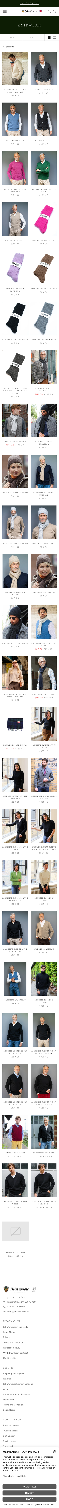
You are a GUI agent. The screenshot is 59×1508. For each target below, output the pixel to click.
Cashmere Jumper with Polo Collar (15, 950)
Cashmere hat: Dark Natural (15, 593)
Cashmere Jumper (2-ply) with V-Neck (15, 1052)
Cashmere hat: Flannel (44, 543)
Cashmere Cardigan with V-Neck (15, 848)
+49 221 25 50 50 (16, 1306)
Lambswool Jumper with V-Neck (15, 1203)
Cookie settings (10, 1358)
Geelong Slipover (15, 141)
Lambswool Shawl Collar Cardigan (44, 797)
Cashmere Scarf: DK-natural (44, 494)
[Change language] (42, 11)
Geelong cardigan (44, 89)
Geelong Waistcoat (44, 141)
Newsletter (8, 1399)
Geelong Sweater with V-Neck (44, 190)
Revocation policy (11, 1347)
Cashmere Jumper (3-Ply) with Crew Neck (43, 1103)
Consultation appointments (16, 1394)
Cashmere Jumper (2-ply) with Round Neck (43, 1052)
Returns (7, 1378)
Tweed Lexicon (10, 1430)
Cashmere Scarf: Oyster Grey (43, 644)
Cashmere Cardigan (44, 949)
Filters (11, 37)
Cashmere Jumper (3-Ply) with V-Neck (15, 1103)
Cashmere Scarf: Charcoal (43, 389)
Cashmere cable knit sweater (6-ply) (15, 91)
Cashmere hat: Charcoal (15, 643)
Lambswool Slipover (15, 1153)
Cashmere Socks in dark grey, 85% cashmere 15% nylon (15, 390)
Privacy (6, 1337)
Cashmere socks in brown (44, 289)
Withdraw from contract (15, 1352)
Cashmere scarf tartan (15, 745)
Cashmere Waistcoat (15, 1000)
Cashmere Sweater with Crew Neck (15, 797)
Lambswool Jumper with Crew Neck (43, 1203)
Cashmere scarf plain (43, 694)
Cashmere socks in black (15, 340)
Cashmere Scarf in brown (15, 492)
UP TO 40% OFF (29, 3)
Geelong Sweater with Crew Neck (15, 190)
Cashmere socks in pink (44, 240)
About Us (8, 1389)
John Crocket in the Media (15, 1326)
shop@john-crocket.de (18, 1311)
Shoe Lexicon (9, 1446)
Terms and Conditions (14, 1342)
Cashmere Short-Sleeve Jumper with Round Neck (44, 848)
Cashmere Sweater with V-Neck (43, 746)
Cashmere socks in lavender (15, 290)
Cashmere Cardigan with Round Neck (15, 899)
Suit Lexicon (9, 1435)
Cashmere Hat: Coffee (44, 592)
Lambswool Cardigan (44, 1153)
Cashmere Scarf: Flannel (15, 543)
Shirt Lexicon (9, 1441)
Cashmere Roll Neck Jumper (44, 899)
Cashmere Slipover (15, 240)
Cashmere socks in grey (44, 340)
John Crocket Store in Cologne (18, 1383)
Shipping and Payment (14, 1373)
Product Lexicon (11, 1425)
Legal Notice (9, 1332)
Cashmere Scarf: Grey (15, 442)
